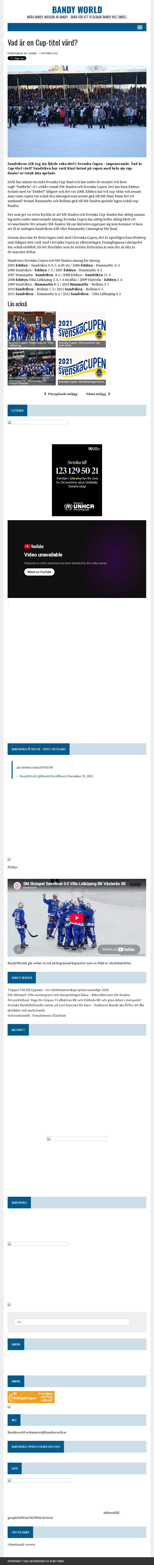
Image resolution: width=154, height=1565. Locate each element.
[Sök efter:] (72, 1321)
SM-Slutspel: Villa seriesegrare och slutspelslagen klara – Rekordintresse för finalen (69, 995)
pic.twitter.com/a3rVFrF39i (35, 767)
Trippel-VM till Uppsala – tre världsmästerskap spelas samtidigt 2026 (58, 990)
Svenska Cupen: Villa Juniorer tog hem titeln (79, 344)
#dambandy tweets (21, 1544)
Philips (12, 867)
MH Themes (58, 1561)
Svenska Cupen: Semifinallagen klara (81, 381)
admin (32, 53)
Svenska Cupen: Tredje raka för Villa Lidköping (31, 344)
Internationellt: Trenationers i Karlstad (37, 1015)
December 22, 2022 (80, 776)
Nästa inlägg (96, 394)
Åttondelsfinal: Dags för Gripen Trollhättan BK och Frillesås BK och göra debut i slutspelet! (74, 1000)
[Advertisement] (77, 636)
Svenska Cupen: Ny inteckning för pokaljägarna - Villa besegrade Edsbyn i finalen (29, 380)
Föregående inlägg (62, 394)
